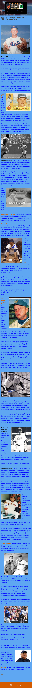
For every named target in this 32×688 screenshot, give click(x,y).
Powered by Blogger (17, 685)
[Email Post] (2, 674)
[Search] (30, 3)
